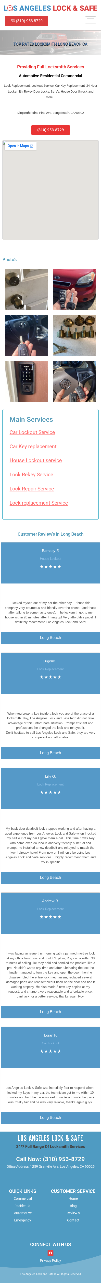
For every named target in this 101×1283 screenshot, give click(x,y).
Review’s (73, 1213)
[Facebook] (50, 1253)
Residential (22, 1206)
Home (73, 1198)
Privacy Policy (50, 1260)
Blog (73, 1206)
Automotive (23, 1213)
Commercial (23, 1198)
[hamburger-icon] (90, 19)
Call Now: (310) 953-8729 (50, 1159)
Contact (73, 1220)
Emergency (22, 1220)
